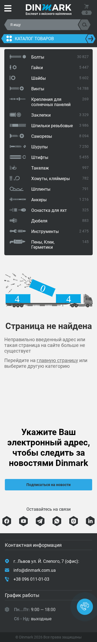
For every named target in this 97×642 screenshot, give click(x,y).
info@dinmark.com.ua (34, 570)
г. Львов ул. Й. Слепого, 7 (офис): (46, 561)
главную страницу (57, 360)
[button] (85, 607)
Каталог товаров (34, 38)
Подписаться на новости (48, 485)
